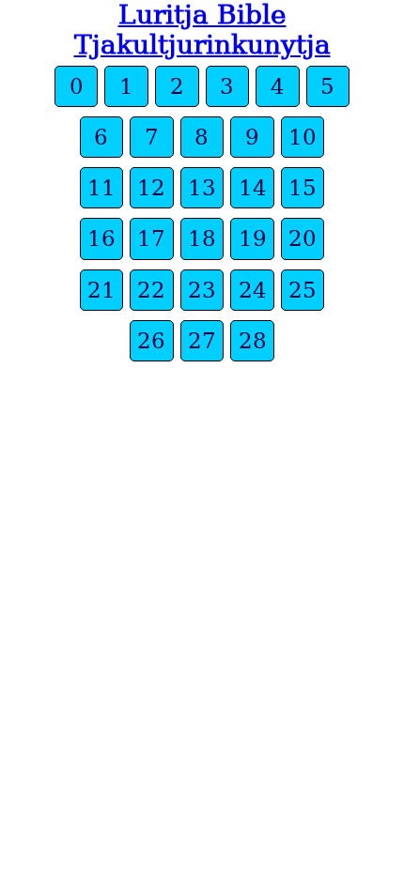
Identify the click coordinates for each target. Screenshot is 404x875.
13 (202, 188)
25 (302, 290)
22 (151, 290)
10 (302, 137)
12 (151, 188)
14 (253, 188)
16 (101, 238)
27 (202, 341)
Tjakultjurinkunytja (202, 44)
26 (151, 341)
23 (202, 290)
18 (202, 238)
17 (151, 238)
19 (253, 238)
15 (302, 188)
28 (253, 341)
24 (253, 290)
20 (302, 238)
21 (101, 290)
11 (101, 188)
